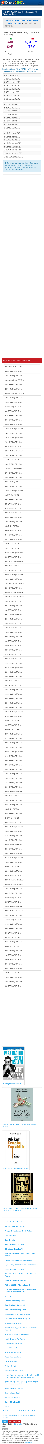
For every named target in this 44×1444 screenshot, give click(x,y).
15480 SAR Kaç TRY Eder (14, 858)
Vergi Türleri (9, 1296)
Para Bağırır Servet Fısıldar (12, 1084)
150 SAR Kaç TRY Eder (13, 504)
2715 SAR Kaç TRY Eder (13, 473)
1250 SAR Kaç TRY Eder (13, 499)
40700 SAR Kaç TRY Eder (14, 911)
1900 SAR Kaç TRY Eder (13, 765)
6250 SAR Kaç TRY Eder (13, 650)
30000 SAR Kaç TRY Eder (14, 491)
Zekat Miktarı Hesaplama (13, 1343)
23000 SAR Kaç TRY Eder (14, 451)
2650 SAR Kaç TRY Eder (13, 782)
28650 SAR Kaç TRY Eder (14, 619)
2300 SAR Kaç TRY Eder (13, 849)
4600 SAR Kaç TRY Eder (13, 805)
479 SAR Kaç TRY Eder (13, 654)
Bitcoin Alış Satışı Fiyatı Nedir (14, 1269)
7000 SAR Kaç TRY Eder (13, 442)
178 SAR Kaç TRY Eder (13, 508)
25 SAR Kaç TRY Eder (12, 460)
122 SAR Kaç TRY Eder (13, 566)
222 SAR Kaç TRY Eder (13, 570)
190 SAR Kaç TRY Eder (13, 411)
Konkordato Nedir (11, 1366)
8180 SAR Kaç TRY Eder (13, 756)
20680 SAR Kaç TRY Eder (14, 862)
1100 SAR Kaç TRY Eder (13, 535)
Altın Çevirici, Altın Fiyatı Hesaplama (17, 1334)
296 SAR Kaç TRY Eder (13, 822)
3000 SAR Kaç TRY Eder (13, 398)
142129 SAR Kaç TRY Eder (14, 561)
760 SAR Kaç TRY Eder (13, 406)
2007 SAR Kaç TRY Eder (13, 376)
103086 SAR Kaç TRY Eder (14, 884)
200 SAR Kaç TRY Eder (13, 645)
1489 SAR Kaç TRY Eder (13, 482)
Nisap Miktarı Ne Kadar (12, 1348)
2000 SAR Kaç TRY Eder (13, 769)
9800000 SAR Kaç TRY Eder (14, 380)
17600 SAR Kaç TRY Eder (14, 667)
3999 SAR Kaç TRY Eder (13, 707)
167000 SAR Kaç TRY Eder (14, 880)
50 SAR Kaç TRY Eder (12, 495)
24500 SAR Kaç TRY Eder (14, 389)
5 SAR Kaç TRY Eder (12, 526)
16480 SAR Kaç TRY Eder (14, 517)
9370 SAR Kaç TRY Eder (13, 840)
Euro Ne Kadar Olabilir (12, 1397)
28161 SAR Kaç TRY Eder (14, 539)
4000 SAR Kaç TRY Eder (13, 893)
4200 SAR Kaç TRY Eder (13, 676)
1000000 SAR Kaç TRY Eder (14, 393)
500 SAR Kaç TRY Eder (13, 796)
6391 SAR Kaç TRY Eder (13, 521)
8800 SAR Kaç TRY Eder (13, 698)
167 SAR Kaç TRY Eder (13, 446)
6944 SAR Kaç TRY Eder (13, 747)
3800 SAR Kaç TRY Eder (13, 889)
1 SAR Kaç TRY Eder (12, 946)
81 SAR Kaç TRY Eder (12, 818)
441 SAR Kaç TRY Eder (13, 685)
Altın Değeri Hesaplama (13, 1352)
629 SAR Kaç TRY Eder (13, 628)
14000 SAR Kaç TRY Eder (14, 703)
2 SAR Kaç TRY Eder (12, 809)
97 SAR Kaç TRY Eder (12, 544)
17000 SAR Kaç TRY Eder (14, 751)
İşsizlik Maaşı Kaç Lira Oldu (14, 1388)
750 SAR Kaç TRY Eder (13, 955)
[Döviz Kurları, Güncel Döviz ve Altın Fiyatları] (13, 2)
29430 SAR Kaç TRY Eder (14, 712)
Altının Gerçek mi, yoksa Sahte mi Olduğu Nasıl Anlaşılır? (21, 1329)
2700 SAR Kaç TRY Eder (13, 774)
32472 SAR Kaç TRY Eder (14, 614)
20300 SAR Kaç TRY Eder (14, 831)
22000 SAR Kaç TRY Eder (14, 694)
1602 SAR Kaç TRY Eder (13, 588)
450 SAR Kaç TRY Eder (13, 959)
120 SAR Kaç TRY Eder (13, 513)
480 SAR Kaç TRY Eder (13, 659)
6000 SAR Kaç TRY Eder (13, 981)
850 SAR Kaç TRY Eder (13, 610)
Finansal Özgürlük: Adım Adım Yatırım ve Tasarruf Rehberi (19, 1126)
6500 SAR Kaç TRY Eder (13, 928)
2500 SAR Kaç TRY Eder (13, 915)
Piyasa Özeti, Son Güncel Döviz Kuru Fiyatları (20, 1265)
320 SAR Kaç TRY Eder (13, 986)
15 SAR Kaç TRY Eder (12, 866)
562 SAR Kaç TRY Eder (13, 681)
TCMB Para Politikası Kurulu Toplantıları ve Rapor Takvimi (20, 1416)
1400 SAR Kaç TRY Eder (13, 486)
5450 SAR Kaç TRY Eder (13, 384)
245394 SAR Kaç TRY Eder (14, 468)
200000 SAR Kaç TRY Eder (14, 597)
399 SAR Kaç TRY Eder (13, 623)
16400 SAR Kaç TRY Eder (14, 672)
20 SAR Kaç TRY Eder (12, 973)
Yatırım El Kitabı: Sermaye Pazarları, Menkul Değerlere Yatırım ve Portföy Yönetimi (21, 1209)
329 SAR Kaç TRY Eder (13, 530)
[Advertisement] (22, 265)
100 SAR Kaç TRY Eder (13, 933)
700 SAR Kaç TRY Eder (13, 601)
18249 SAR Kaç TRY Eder (14, 575)
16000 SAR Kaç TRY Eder (14, 552)
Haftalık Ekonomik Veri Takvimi (15, 1339)
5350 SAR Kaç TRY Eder (13, 455)
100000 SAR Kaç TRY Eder (14, 592)
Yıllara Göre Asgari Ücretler (14, 1370)
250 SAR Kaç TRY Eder (13, 920)
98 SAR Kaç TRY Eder (12, 548)
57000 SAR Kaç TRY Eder (14, 429)
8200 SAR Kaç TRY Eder (13, 663)
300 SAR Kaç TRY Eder (13, 557)
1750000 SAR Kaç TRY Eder (14, 367)
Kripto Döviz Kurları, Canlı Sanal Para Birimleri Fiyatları (20, 1275)
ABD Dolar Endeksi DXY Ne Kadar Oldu (18, 1314)
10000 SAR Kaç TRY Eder (14, 844)
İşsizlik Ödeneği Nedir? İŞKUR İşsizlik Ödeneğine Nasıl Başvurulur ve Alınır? (21, 1383)
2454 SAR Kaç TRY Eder (13, 464)
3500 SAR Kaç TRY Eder (13, 760)
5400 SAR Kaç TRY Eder (13, 433)
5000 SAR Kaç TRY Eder (13, 787)
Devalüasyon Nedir (11, 1361)
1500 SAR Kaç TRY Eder (13, 942)
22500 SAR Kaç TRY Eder (14, 791)
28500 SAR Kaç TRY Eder (14, 424)
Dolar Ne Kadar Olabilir (12, 1393)
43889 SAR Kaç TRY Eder (14, 853)
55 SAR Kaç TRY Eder (12, 721)
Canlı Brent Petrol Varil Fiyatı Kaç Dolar (18, 1319)
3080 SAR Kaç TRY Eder (13, 800)
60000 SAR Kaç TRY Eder (14, 579)
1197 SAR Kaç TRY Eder (13, 415)
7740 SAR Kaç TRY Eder (13, 738)
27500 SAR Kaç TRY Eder (14, 924)
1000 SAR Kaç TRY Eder (13, 951)
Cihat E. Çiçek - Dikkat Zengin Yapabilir (16, 1168)
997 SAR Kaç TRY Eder (13, 902)
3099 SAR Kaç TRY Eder (13, 964)
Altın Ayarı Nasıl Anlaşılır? (13, 1323)
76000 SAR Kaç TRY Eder (14, 402)
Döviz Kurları (18, 1424)
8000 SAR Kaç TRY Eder (13, 477)
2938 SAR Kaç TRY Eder (13, 420)
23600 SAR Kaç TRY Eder (14, 437)
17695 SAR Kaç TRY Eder (14, 716)
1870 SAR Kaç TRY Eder (13, 606)
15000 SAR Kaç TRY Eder (14, 871)
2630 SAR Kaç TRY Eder (13, 778)
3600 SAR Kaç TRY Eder (13, 813)
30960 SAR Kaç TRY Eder (14, 906)
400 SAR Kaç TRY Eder (13, 641)
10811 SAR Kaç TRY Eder (14, 968)
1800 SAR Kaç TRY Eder (13, 636)
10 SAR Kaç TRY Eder (12, 937)
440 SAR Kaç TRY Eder (13, 725)
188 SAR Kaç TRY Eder (13, 875)
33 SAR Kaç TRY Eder (12, 729)
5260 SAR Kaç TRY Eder (13, 690)
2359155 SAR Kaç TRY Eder (14, 583)
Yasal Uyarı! (28, 1442)
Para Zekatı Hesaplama (13, 1357)
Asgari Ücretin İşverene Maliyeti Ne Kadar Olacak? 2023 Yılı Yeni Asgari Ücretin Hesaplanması (22, 1376)
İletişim (7, 1406)
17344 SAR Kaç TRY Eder (14, 827)
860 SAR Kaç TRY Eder (13, 897)
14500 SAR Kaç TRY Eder (14, 371)
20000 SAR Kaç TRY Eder (14, 977)
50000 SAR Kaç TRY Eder (14, 632)
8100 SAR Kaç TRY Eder (13, 836)
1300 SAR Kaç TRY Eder (13, 743)
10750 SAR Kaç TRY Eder (14, 734)
